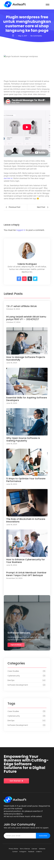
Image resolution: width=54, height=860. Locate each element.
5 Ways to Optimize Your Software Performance (25, 480)
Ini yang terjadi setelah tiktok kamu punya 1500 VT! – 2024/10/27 (26, 318)
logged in (20, 230)
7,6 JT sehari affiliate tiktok (21, 306)
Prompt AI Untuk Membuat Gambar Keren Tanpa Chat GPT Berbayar (26, 574)
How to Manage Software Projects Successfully (25, 358)
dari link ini (8, 178)
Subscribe (43, 835)
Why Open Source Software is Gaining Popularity (23, 439)
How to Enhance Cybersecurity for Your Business (25, 560)
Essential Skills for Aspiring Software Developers (26, 399)
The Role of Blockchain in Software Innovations (25, 520)
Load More (27, 591)
